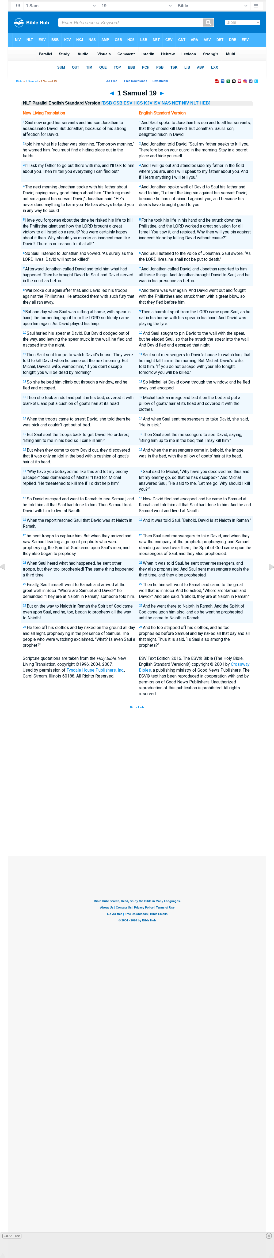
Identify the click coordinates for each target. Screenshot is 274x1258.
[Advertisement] (137, 816)
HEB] (205, 103)
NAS (166, 103)
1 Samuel (31, 81)
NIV (185, 103)
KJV (148, 103)
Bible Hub (137, 707)
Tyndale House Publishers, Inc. (95, 670)
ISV (157, 103)
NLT (194, 103)
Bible (19, 81)
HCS (138, 103)
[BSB (106, 103)
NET (176, 103)
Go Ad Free (12, 1236)
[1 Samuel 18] (6, 578)
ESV (128, 103)
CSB (118, 103)
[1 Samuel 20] (267, 578)
